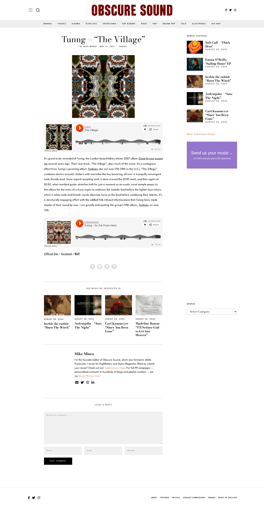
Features (164, 497)
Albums (76, 24)
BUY (77, 254)
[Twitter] (230, 10)
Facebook (66, 254)
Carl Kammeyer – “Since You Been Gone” (118, 327)
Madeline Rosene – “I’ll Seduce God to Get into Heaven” (149, 329)
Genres (47, 24)
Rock (144, 24)
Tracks (62, 24)
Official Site (51, 254)
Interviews (109, 24)
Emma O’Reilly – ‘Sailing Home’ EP (218, 61)
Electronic (199, 24)
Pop (155, 24)
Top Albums (128, 24)
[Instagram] (235, 10)
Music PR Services (227, 497)
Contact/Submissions (194, 497)
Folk (184, 24)
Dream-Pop (169, 24)
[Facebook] (226, 10)
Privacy (176, 497)
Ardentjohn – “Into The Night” (88, 325)
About (154, 497)
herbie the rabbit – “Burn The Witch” (57, 325)
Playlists (91, 24)
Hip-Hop (216, 24)
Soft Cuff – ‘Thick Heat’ (217, 44)
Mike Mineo (90, 46)
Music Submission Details (201, 134)
